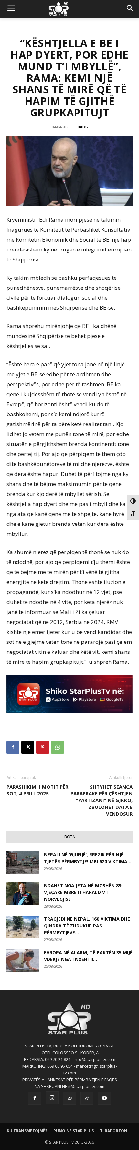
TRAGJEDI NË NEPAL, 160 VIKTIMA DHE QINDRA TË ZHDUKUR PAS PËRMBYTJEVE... (87, 926)
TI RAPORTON (113, 1131)
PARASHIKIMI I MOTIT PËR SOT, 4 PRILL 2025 (37, 790)
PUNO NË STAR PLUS (73, 1131)
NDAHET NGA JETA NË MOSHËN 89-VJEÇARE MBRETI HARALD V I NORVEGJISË (83, 892)
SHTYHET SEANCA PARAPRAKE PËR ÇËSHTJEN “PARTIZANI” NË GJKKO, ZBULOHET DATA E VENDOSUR (101, 800)
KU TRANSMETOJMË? (27, 1131)
